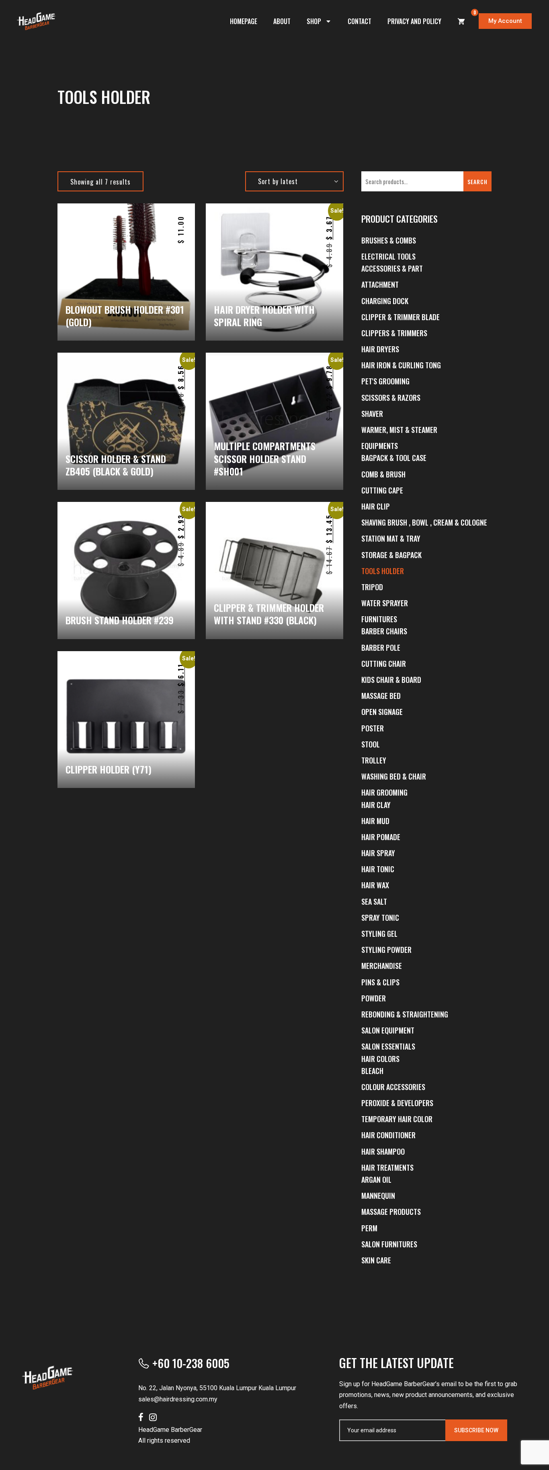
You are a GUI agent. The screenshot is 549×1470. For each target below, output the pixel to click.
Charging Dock (384, 301)
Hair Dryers (380, 349)
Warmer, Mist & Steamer (399, 429)
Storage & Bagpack (391, 555)
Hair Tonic (377, 869)
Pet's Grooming (385, 381)
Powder (373, 998)
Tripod (372, 587)
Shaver (372, 413)
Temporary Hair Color (396, 1119)
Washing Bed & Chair (393, 776)
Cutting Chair (383, 663)
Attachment (380, 284)
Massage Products (391, 1211)
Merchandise (381, 965)
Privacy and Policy (414, 21)
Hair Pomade (380, 837)
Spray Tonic (380, 917)
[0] (461, 21)
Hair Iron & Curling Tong (401, 365)
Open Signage (382, 712)
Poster (372, 728)
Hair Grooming (384, 792)
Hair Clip (375, 506)
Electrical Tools (388, 256)
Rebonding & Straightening (404, 1014)
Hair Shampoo (383, 1151)
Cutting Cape (382, 490)
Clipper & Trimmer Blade (400, 317)
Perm (369, 1228)
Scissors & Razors (390, 397)
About (282, 21)
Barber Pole (380, 647)
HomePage (243, 21)
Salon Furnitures (389, 1244)
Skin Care (376, 1260)
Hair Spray (378, 853)
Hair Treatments (387, 1167)
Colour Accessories (393, 1087)
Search (477, 181)
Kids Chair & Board (391, 679)
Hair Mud (375, 821)
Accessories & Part (392, 268)
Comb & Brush (383, 474)
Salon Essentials (388, 1046)
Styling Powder (386, 949)
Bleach (372, 1071)
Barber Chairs (384, 631)
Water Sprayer (384, 603)
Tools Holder (382, 571)
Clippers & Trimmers (394, 333)
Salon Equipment (387, 1030)
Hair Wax (375, 885)
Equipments (379, 446)
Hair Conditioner (388, 1135)
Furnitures (379, 619)
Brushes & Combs (388, 240)
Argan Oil (376, 1179)
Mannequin (378, 1195)
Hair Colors (380, 1059)
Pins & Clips (380, 982)
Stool (370, 744)
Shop (314, 21)
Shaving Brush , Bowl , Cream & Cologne (424, 522)
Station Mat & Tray (390, 538)
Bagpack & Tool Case (393, 458)
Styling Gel (379, 933)
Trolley (373, 760)
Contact (359, 21)
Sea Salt (374, 901)
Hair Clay (376, 805)
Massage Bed (381, 695)
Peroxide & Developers (397, 1103)
